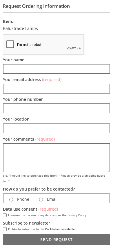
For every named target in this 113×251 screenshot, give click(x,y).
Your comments (29, 139)
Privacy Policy (77, 215)
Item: (8, 21)
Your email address (32, 79)
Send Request (56, 239)
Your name (13, 59)
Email (52, 199)
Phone (22, 199)
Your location (16, 119)
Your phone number (23, 99)
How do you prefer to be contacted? (39, 189)
